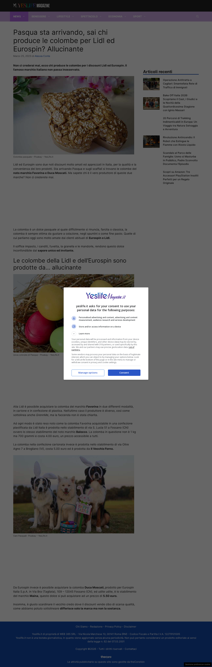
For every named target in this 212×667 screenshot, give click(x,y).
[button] (106, 333)
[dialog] (106, 333)
